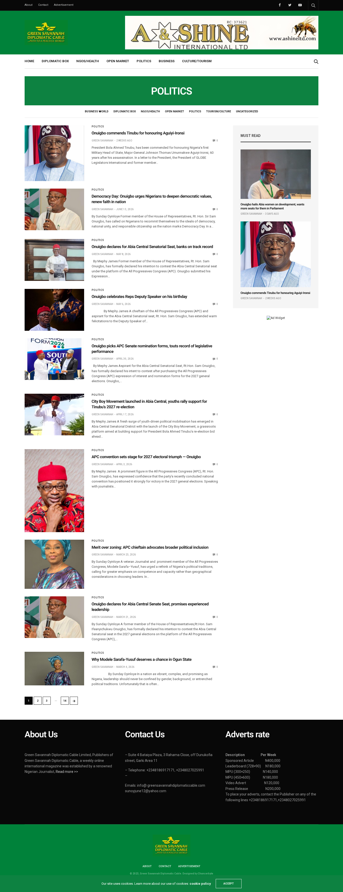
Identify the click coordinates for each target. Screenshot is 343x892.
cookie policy (200, 883)
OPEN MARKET (117, 61)
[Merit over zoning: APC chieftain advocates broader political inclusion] (54, 564)
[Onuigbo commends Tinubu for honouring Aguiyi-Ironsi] (54, 153)
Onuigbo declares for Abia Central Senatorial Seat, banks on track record (152, 246)
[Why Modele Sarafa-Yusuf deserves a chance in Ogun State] (54, 668)
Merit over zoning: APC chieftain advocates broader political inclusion (150, 547)
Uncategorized (247, 111)
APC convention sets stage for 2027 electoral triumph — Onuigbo (146, 456)
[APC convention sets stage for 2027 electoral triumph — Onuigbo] (54, 490)
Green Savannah (102, 140)
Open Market (174, 111)
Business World (96, 111)
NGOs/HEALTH (87, 61)
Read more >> (67, 772)
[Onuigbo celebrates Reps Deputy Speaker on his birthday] (54, 310)
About (28, 5)
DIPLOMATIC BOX (55, 61)
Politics (195, 111)
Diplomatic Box (124, 111)
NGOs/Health (150, 111)
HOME (29, 61)
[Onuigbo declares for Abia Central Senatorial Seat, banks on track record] (54, 260)
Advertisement (63, 5)
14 (64, 700)
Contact (43, 5)
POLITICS (144, 61)
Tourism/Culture (218, 111)
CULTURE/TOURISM (197, 61)
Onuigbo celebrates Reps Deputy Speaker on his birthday (139, 296)
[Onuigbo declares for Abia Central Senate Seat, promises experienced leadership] (54, 617)
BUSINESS (167, 61)
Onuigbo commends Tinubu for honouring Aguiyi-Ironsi (138, 133)
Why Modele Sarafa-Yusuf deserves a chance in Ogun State (142, 659)
